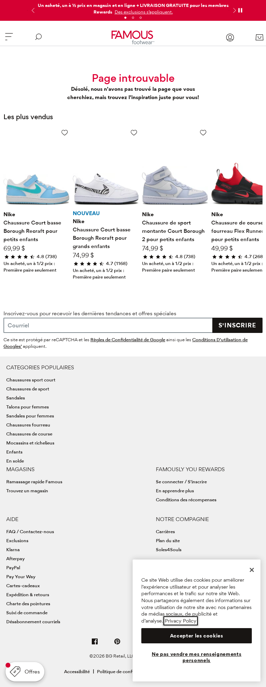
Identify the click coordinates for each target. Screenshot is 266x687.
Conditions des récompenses (186, 499)
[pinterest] (117, 644)
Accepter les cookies (196, 636)
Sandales (15, 397)
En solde (15, 461)
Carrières (165, 531)
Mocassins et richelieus (30, 443)
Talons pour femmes (27, 406)
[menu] (9, 39)
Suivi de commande (26, 612)
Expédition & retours (27, 594)
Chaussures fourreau (28, 425)
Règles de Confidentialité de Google (127, 339)
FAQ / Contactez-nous (30, 531)
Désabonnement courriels (33, 621)
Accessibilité (77, 671)
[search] (38, 39)
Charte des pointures (28, 603)
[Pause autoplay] (240, 10)
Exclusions (17, 540)
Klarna (13, 549)
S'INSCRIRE (237, 325)
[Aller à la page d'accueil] (133, 37)
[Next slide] (233, 10)
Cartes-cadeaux (23, 585)
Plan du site (168, 540)
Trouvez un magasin (27, 490)
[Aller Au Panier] (259, 37)
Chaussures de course (29, 434)
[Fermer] (251, 570)
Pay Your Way (20, 576)
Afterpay (15, 558)
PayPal (13, 567)
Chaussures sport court (30, 379)
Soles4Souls (168, 549)
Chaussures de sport (27, 388)
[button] (143, 12)
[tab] (125, 18)
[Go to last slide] (32, 10)
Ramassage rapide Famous (34, 481)
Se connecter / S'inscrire (181, 481)
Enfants (14, 452)
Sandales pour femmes (30, 416)
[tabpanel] (133, 7)
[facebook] (94, 644)
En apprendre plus (175, 490)
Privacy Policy (180, 621)
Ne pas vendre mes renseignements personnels (196, 657)
